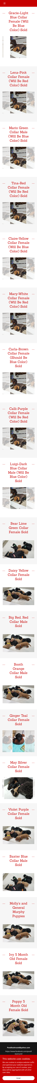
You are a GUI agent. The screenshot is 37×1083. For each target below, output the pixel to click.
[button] (4, 3)
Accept (18, 1078)
